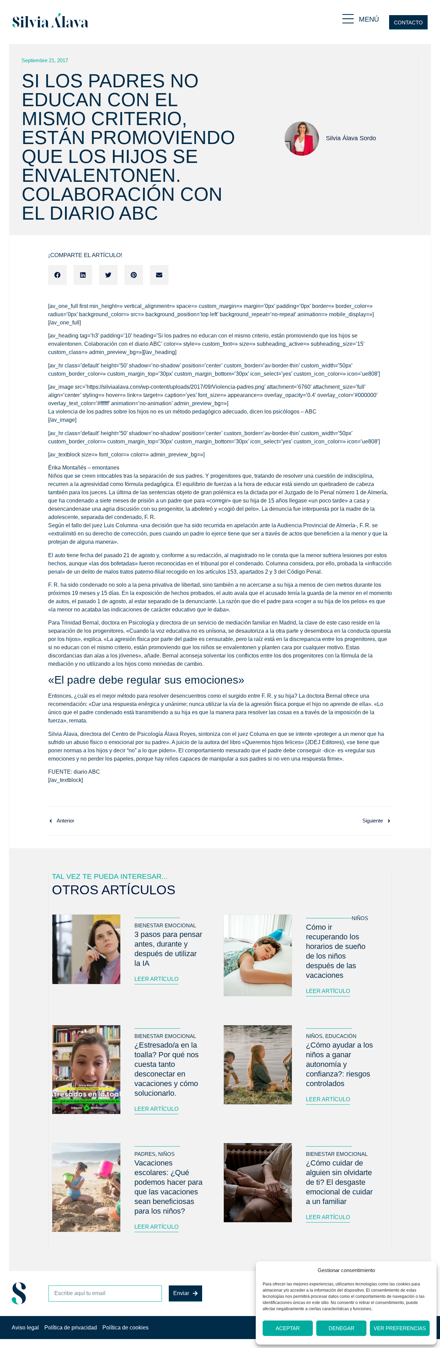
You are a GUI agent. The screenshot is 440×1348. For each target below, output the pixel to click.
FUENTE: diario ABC (74, 772)
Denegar (341, 1328)
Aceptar (288, 1328)
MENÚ (369, 19)
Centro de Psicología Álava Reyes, (154, 734)
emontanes (105, 468)
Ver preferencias (400, 1328)
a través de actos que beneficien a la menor (313, 534)
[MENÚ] (348, 18)
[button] (57, 275)
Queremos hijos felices (273, 742)
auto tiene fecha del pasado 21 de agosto (105, 555)
